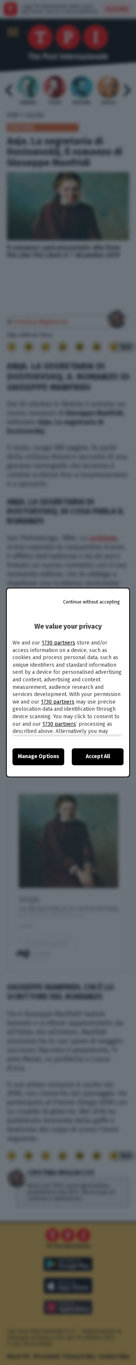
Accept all (98, 756)
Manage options (38, 756)
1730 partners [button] (58, 643)
